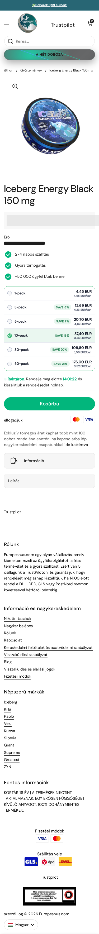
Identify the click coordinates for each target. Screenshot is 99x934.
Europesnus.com (54, 914)
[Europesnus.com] (27, 23)
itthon (8, 70)
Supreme (12, 752)
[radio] (49, 293)
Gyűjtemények (31, 70)
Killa (7, 709)
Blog (8, 661)
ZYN (7, 766)
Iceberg (10, 702)
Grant (9, 745)
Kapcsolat (13, 640)
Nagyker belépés (18, 626)
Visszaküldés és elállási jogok (29, 669)
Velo (8, 723)
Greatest (12, 759)
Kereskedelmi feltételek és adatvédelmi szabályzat (48, 647)
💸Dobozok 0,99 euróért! (49, 5)
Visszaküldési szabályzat (26, 654)
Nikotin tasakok (17, 618)
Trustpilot (63, 24)
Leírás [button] (14, 480)
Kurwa (9, 731)
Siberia (10, 738)
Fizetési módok (17, 676)
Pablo (9, 716)
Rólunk (10, 633)
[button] (89, 23)
